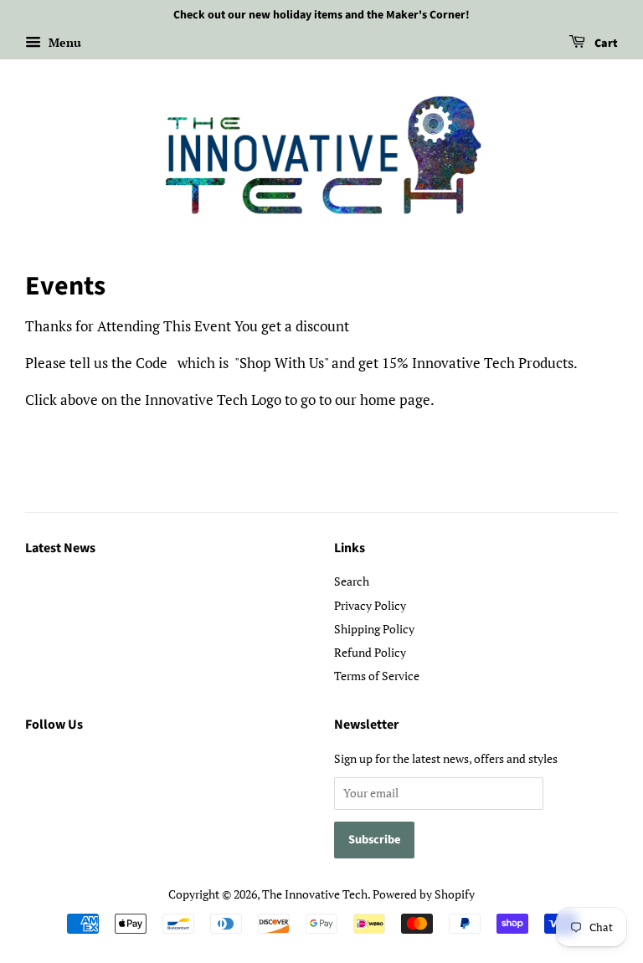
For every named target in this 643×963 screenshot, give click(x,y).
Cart (605, 43)
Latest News (60, 548)
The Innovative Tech (315, 894)
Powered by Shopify (424, 894)
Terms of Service (376, 676)
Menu (63, 42)
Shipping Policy (374, 629)
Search (351, 581)
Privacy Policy (370, 605)
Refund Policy (370, 652)
